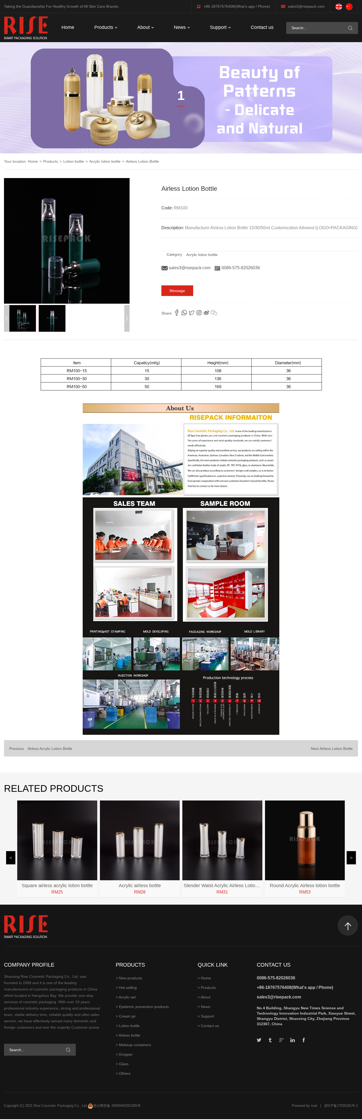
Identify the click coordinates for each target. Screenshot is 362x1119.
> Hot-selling (126, 987)
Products (104, 27)
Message (177, 291)
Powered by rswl (304, 1106)
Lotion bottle (73, 161)
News (180, 27)
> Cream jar (126, 1016)
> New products (129, 978)
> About (204, 997)
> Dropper (124, 1054)
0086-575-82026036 (240, 268)
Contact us (262, 27)
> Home (204, 978)
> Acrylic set (126, 997)
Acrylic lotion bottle (105, 161)
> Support (206, 1016)
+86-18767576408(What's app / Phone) (295, 987)
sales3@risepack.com (306, 6)
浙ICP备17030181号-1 (341, 1106)
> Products (207, 987)
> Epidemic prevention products (142, 1007)
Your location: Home (21, 161)
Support (219, 27)
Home (67, 27)
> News (204, 1007)
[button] (127, 318)
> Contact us (208, 1026)
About (144, 27)
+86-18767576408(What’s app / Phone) (237, 6)
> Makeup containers (133, 1045)
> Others (123, 1073)
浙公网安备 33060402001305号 (117, 1106)
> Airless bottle (128, 1035)
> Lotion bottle (128, 1026)
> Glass (122, 1064)
